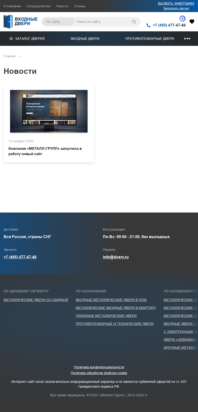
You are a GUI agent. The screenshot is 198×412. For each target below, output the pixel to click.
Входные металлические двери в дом (111, 300)
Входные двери (85, 39)
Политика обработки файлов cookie (99, 373)
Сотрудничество (38, 6)
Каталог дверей (30, 39)
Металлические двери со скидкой (36, 300)
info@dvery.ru (116, 257)
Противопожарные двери (149, 39)
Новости (62, 6)
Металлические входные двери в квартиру (116, 308)
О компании (12, 6)
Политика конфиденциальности (99, 367)
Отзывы (79, 6)
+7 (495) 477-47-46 (20, 257)
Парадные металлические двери (106, 316)
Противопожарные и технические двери (115, 324)
